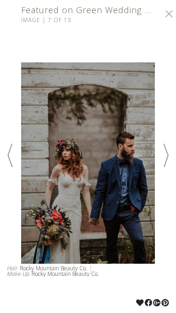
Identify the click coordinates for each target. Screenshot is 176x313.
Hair (12, 268)
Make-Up (18, 274)
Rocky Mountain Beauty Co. (53, 268)
